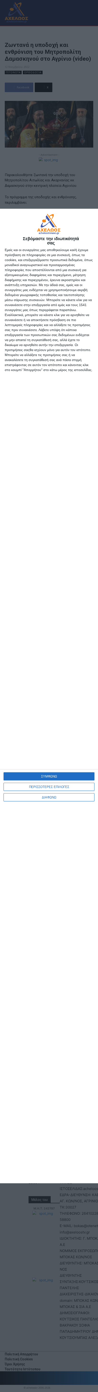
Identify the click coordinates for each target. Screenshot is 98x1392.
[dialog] (49, 696)
